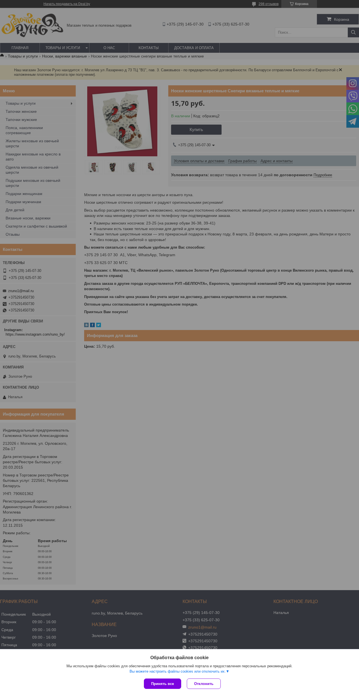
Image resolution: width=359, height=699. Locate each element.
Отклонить (203, 684)
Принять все (162, 684)
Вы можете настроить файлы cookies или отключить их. (178, 671)
